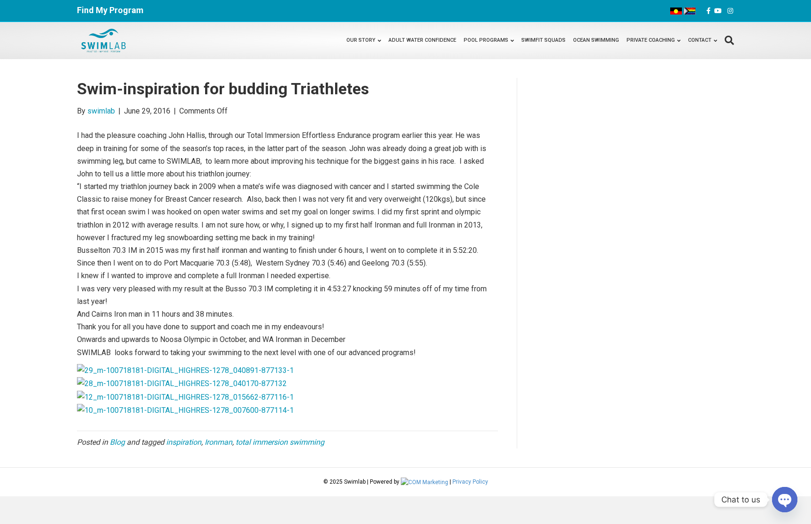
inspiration (183, 442)
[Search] (727, 40)
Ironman (218, 442)
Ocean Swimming (596, 40)
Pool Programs (486, 40)
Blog (117, 442)
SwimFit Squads (543, 40)
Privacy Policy (470, 481)
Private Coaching (651, 40)
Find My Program (110, 10)
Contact (700, 40)
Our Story (360, 40)
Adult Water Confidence (422, 40)
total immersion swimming (280, 442)
